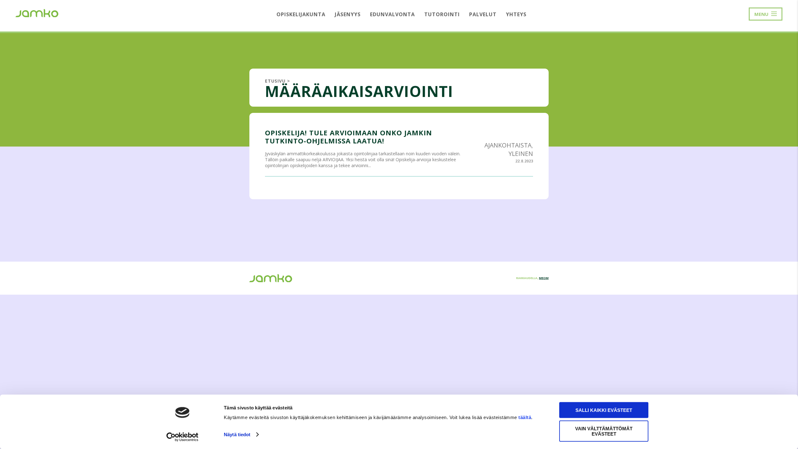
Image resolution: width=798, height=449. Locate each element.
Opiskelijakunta (300, 14)
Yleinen (520, 153)
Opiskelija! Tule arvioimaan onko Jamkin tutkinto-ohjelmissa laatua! (348, 136)
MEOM (544, 278)
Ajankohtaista (507, 145)
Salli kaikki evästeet (603, 410)
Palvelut (483, 14)
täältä (524, 417)
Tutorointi (442, 14)
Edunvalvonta (392, 14)
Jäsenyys (348, 14)
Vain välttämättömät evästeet (603, 431)
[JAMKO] (37, 12)
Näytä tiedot (237, 434)
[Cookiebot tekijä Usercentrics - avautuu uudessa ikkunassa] (182, 437)
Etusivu (275, 81)
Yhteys (516, 14)
